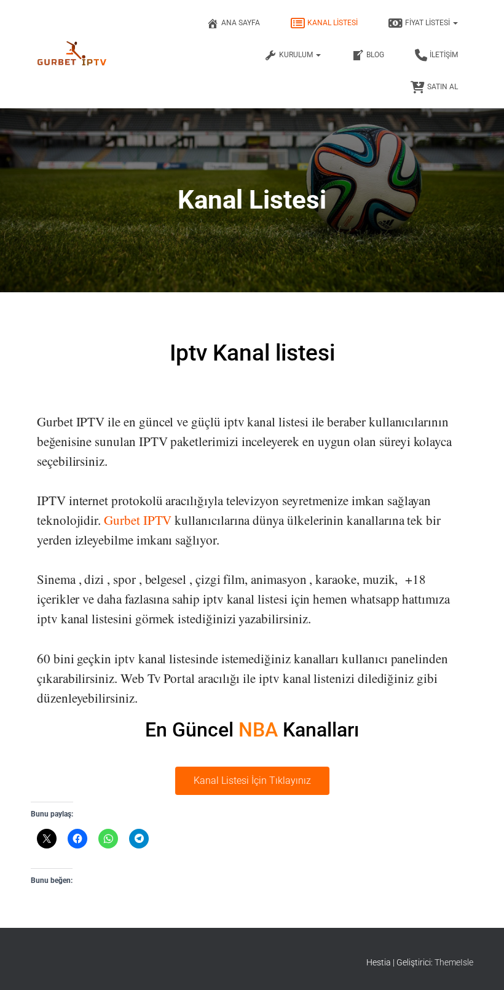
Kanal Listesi (332, 22)
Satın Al (442, 86)
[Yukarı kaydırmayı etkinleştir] (479, 965)
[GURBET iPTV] (72, 54)
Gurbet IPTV (137, 520)
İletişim (444, 54)
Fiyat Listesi (428, 22)
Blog (375, 54)
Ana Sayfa (240, 22)
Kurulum (297, 54)
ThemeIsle (454, 962)
